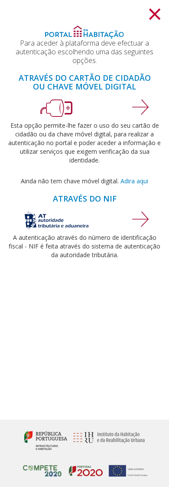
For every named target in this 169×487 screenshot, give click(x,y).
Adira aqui (134, 181)
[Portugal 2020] (84, 467)
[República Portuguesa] (45, 440)
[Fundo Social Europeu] (125, 467)
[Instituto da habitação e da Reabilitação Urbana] (107, 440)
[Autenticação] (140, 106)
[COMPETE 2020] (42, 467)
